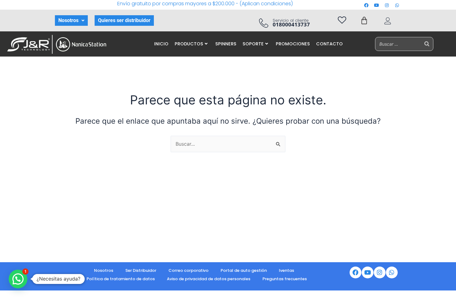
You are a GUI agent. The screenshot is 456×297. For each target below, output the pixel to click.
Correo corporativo (188, 270)
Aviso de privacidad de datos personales (208, 279)
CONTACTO (329, 44)
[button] (71, 20)
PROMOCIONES (293, 44)
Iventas (286, 270)
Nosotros (68, 20)
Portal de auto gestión (244, 270)
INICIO (161, 44)
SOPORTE (253, 44)
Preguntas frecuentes (284, 279)
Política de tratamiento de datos (121, 279)
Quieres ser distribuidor (124, 20)
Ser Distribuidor (140, 270)
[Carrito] (364, 20)
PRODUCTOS (189, 44)
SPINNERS (225, 44)
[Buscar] (427, 44)
